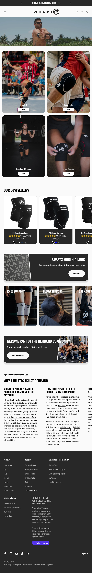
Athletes (6, 482)
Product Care (8, 516)
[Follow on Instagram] (10, 553)
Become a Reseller (9, 490)
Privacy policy (7, 564)
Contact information (39, 564)
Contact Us (28, 486)
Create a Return (30, 473)
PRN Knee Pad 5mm (56, 233)
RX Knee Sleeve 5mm (20, 233)
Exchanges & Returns (31, 469)
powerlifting (49, 416)
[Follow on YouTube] (16, 553)
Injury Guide (7, 511)
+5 (25, 242)
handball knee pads (65, 427)
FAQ (26, 482)
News (5, 473)
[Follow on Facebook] (5, 553)
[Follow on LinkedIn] (28, 553)
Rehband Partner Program (57, 469)
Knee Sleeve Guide (9, 503)
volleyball (77, 427)
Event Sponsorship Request (57, 473)
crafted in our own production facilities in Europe (21, 417)
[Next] (70, 3)
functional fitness (61, 416)
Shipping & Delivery (31, 465)
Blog (5, 469)
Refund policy (17, 564)
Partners (6, 477)
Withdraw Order (30, 477)
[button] (14, 235)
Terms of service (27, 564)
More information (18, 355)
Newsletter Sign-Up (55, 482)
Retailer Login (8, 486)
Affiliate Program (54, 465)
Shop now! (76, 273)
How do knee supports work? (12, 507)
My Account (52, 477)
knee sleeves (62, 405)
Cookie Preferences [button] (31, 490)
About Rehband (8, 465)
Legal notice (50, 564)
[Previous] (21, 3)
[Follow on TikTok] (22, 553)
